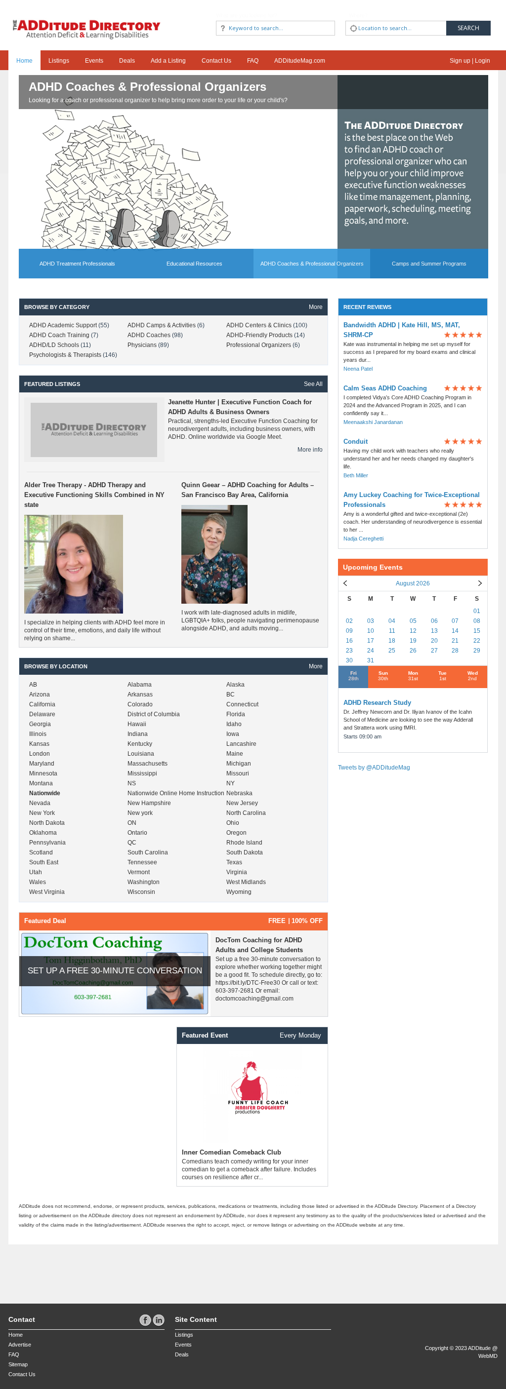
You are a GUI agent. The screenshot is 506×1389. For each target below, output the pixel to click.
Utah (35, 872)
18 (391, 640)
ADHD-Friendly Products (260, 335)
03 (370, 620)
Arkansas (140, 694)
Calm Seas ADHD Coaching (385, 388)
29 (476, 650)
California (42, 704)
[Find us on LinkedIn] (159, 1320)
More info (310, 449)
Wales (37, 882)
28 (455, 650)
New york (140, 813)
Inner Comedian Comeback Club (231, 1152)
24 (370, 650)
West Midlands (246, 882)
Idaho (234, 724)
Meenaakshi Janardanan (373, 422)
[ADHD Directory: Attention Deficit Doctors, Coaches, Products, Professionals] (87, 21)
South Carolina (147, 852)
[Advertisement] (66, 1269)
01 (476, 611)
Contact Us (216, 60)
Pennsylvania (47, 842)
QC (131, 842)
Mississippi (142, 773)
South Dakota (244, 852)
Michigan (238, 763)
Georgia (40, 724)
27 (434, 650)
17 (370, 640)
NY (230, 783)
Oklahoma (43, 832)
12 (413, 630)
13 (434, 630)
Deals (127, 60)
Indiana (137, 734)
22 (476, 640)
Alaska (235, 684)
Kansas (39, 743)
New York (42, 813)
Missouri (237, 773)
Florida (235, 714)
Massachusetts (147, 763)
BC (230, 694)
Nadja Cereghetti (363, 538)
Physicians (142, 345)
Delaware (42, 714)
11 (392, 630)
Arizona (39, 694)
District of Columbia (153, 714)
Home (24, 60)
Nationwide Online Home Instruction (175, 793)
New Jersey (242, 803)
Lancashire (241, 743)
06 (434, 620)
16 (349, 640)
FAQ (252, 60)
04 (391, 620)
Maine (234, 753)
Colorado (140, 704)
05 (413, 620)
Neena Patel (358, 369)
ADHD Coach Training (60, 335)
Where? (358, 15)
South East (43, 862)
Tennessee (142, 862)
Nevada (39, 803)
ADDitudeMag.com (299, 60)
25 (391, 650)
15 (476, 630)
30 (349, 660)
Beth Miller (355, 475)
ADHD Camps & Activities (162, 325)
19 (413, 640)
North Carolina (246, 813)
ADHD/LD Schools (55, 345)
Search (468, 28)
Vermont (138, 872)
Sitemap (18, 1364)
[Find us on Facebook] (146, 1320)
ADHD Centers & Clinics (259, 325)
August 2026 (413, 583)
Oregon (236, 832)
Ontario (137, 832)
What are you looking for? (246, 15)
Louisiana (140, 753)
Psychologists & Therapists (66, 354)
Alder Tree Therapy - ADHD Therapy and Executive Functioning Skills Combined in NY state (94, 494)
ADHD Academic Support (63, 325)
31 (370, 660)
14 (455, 630)
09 (349, 630)
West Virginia (47, 891)
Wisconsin (141, 891)
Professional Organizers (259, 345)
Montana (41, 783)
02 (349, 620)
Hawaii (136, 724)
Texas (234, 862)
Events (94, 60)
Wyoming (239, 891)
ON (131, 822)
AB (33, 684)
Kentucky (139, 743)
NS (131, 783)
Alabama (139, 684)
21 (455, 640)
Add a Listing (168, 60)
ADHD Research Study (377, 702)
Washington (143, 882)
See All (313, 384)
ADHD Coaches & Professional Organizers (147, 86)
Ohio (232, 822)
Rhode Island (244, 842)
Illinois (37, 734)
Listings (58, 60)
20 (434, 640)
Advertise (19, 1345)
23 (349, 650)
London (39, 753)
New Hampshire (149, 803)
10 (370, 630)
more (316, 307)
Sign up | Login (470, 60)
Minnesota (43, 773)
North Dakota (47, 822)
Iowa (232, 734)
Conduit (355, 441)
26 (413, 650)
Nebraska (239, 793)
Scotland (41, 852)
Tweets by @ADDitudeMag (374, 767)
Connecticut (242, 704)
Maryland (41, 763)
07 (455, 620)
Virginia (236, 872)
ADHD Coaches (149, 335)
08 (476, 620)
